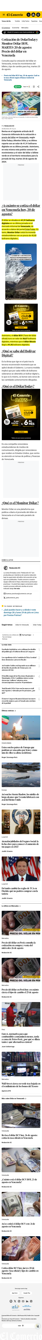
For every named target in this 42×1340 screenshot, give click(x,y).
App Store (14, 1293)
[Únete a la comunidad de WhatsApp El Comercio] (18, 86)
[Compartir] (38, 86)
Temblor (17, 21)
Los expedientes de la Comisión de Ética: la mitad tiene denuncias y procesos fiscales (19, 658)
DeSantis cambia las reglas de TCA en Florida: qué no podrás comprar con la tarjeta (20, 891)
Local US (5, 837)
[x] (15, 1301)
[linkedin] (27, 1301)
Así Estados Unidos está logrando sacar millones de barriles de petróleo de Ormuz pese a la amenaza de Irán (19, 667)
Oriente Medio (6, 743)
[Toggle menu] (4, 15)
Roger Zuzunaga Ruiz (9, 757)
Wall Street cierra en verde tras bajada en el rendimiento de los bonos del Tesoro (21, 1084)
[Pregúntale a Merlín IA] (37, 1326)
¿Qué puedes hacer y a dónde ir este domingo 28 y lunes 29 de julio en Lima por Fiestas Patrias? (21, 612)
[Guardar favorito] (34, 86)
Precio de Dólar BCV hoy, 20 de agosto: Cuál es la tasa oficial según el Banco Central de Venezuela (21, 77)
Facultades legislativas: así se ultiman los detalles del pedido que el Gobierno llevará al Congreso (19, 650)
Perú (3, 1029)
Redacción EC (9, 126)
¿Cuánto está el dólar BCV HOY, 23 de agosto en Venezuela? (19, 1180)
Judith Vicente (7, 851)
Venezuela (5, 1131)
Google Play (27, 1293)
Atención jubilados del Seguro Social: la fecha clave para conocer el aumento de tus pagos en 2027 (20, 844)
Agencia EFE (6, 1091)
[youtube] (23, 1301)
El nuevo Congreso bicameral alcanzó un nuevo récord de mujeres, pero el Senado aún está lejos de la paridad (19, 700)
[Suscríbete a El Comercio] (33, 15)
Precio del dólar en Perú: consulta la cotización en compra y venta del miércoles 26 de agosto (19, 945)
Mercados (5, 938)
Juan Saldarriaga (8, 1046)
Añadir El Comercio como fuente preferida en (20, 32)
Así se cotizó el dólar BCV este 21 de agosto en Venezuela (18, 1225)
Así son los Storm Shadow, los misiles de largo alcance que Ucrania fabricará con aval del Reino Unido (20, 797)
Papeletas (34, 21)
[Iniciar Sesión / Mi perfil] (38, 15)
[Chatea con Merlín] (29, 15)
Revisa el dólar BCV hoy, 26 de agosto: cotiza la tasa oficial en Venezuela (20, 1136)
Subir (19, 1325)
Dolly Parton (25, 21)
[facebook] (11, 1301)
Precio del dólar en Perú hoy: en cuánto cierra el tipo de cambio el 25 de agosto (20, 991)
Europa (4, 790)
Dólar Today (37, 625)
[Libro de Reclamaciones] (27, 1308)
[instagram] (19, 1301)
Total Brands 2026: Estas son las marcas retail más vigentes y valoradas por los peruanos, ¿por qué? (18, 690)
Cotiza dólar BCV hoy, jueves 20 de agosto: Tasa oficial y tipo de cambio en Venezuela (20, 1271)
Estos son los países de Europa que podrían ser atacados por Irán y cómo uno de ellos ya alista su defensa (19, 750)
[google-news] (31, 1301)
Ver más (17, 588)
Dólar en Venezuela (22, 625)
